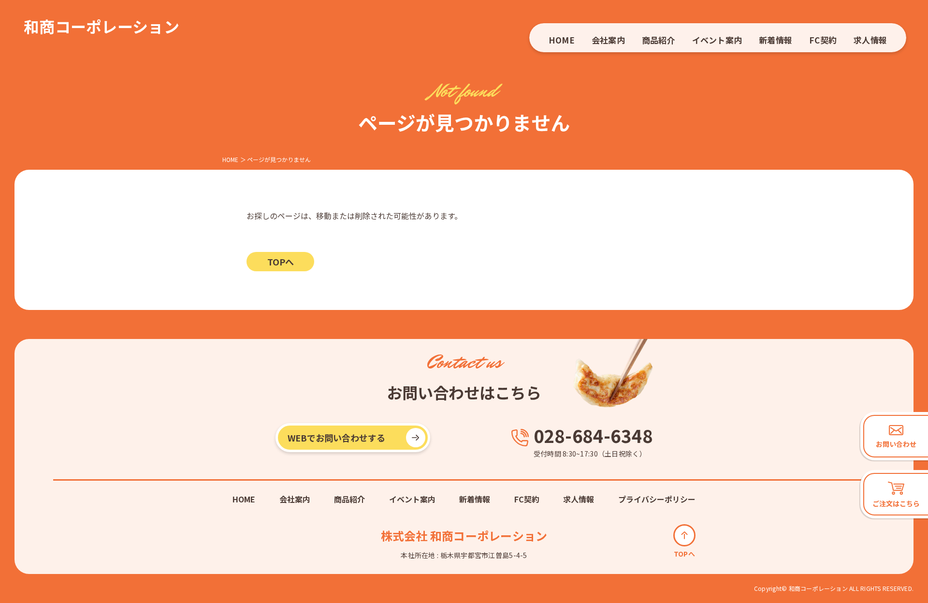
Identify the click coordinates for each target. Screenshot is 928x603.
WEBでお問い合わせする (336, 437)
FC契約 (823, 40)
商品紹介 (658, 40)
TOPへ (280, 261)
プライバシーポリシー (657, 499)
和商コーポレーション (101, 26)
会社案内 (608, 40)
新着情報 (775, 40)
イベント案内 (717, 40)
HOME (562, 40)
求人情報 (870, 40)
